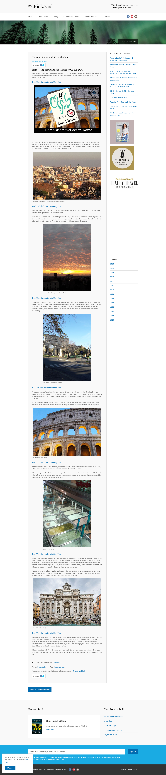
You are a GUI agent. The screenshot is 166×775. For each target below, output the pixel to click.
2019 (112, 294)
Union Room (132, 769)
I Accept (10, 768)
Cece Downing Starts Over (113, 730)
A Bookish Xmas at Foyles (118, 98)
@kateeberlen (42, 667)
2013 (112, 320)
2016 (112, 307)
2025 (112, 268)
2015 (112, 311)
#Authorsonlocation (71, 16)
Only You (56, 662)
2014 (112, 316)
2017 (112, 303)
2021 (112, 285)
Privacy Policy (60, 769)
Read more (50, 730)
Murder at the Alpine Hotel (113, 716)
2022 (112, 281)
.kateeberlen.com (59, 667)
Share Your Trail (91, 16)
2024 (112, 272)
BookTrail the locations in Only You (46, 82)
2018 (112, 298)
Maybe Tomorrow (110, 735)
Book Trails (43, 16)
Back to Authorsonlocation (40, 690)
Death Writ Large (110, 726)
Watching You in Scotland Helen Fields (123, 102)
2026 (112, 264)
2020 (112, 290)
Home (30, 16)
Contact (107, 16)
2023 (112, 277)
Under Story (108, 721)
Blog (56, 16)
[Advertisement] (122, 225)
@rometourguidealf (79, 671)
